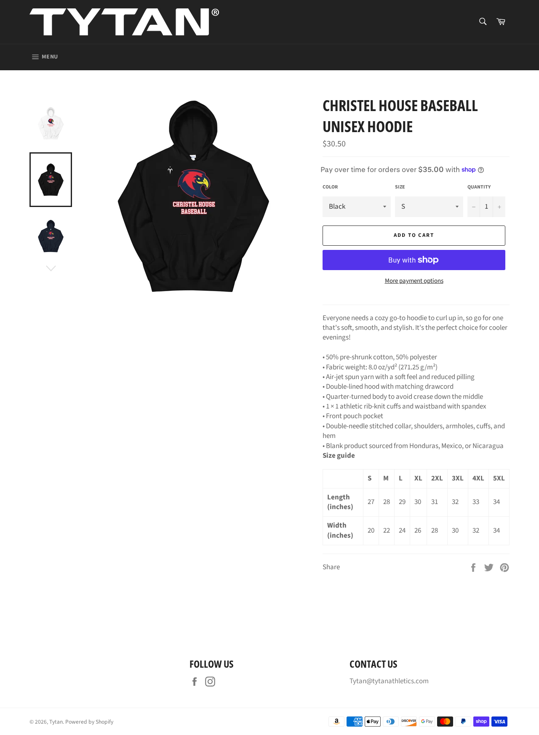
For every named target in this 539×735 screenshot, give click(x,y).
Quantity (479, 187)
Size (400, 187)
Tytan (56, 722)
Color (330, 187)
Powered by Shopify (89, 722)
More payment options (414, 281)
